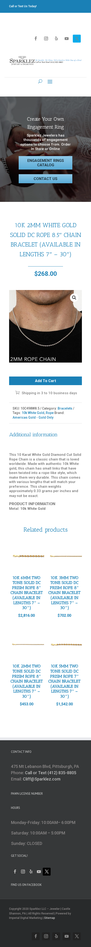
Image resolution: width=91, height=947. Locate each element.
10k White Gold (33, 413)
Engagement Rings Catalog (45, 162)
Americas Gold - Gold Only (33, 417)
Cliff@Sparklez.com (41, 779)
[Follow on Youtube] (66, 39)
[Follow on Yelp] (56, 39)
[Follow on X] (77, 39)
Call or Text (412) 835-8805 (50, 772)
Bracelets (65, 408)
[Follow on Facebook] (36, 39)
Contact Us (45, 179)
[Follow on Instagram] (46, 39)
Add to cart (45, 381)
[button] (74, 297)
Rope (50, 413)
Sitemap (49, 918)
